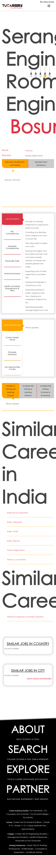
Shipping (28, 150)
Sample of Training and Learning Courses (11, 390)
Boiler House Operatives (17, 513)
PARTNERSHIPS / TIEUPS (30, 799)
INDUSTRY (44, 799)
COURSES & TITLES (24, 759)
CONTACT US (28, 739)
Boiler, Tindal (12, 531)
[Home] (12, 6)
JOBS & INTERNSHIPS (40, 759)
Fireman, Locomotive (16, 560)
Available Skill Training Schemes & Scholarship (45, 390)
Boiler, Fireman (13, 541)
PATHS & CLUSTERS (15, 779)
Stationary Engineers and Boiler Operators (25, 617)
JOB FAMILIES (29, 779)
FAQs (37, 739)
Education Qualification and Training (15, 163)
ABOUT (19, 739)
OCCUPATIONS (42, 779)
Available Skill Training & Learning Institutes (28, 390)
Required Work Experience (41, 163)
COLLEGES (11, 759)
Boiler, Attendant (14, 522)
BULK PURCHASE (13, 799)
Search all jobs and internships (39, 679)
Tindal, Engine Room (16, 550)
